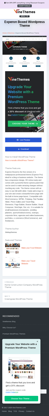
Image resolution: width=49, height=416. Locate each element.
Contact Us (30, 411)
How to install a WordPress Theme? (19, 160)
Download (25, 149)
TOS (15, 411)
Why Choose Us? (9, 328)
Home (5, 33)
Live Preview (25, 140)
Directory (11, 33)
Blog (10, 411)
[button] (24, 16)
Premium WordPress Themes (14, 334)
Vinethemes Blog (9, 321)
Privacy (21, 411)
